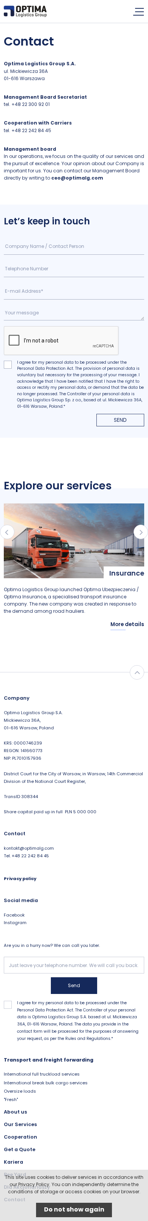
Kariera (13, 1162)
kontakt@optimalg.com (29, 848)
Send (120, 420)
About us (15, 1112)
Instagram (15, 923)
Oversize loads (20, 1091)
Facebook (14, 915)
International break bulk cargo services (46, 1083)
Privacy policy (20, 879)
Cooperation (20, 1137)
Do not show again (74, 1209)
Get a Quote (19, 1149)
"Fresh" (11, 1099)
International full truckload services (42, 1074)
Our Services (20, 1124)
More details (127, 624)
